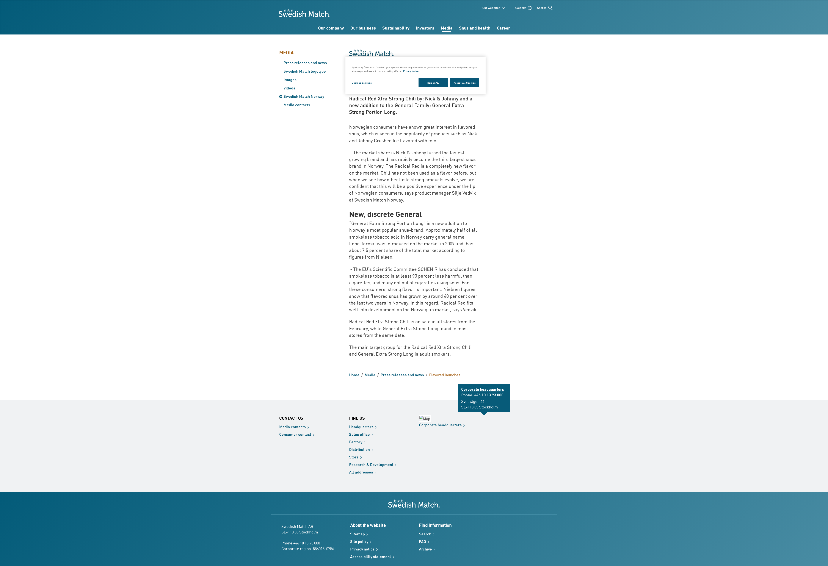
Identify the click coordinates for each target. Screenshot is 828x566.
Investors (425, 28)
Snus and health (474, 28)
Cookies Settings (362, 82)
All (361, 472)
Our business (363, 28)
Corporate (440, 424)
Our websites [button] (491, 7)
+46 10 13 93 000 (488, 394)
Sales (359, 434)
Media (447, 28)
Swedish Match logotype (305, 71)
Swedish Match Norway (304, 96)
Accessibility (370, 556)
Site (359, 541)
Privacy (362, 549)
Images (290, 79)
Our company (331, 28)
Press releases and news (305, 62)
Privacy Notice (411, 71)
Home (354, 374)
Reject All (433, 82)
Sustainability (395, 28)
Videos (289, 88)
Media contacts (297, 104)
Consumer (295, 434)
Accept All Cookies (464, 82)
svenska (520, 7)
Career (503, 28)
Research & (371, 464)
